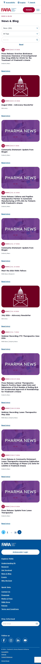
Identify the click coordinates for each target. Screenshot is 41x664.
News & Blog (6, 574)
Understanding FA (8, 563)
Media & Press (6, 599)
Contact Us (5, 592)
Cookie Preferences (6, 657)
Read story (5, 71)
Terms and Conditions (10, 609)
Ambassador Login (20, 552)
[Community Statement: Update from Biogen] (20, 131)
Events (4, 577)
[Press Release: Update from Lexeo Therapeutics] (20, 491)
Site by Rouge (5, 661)
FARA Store (5, 602)
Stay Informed (8, 619)
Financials (5, 595)
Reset (21, 44)
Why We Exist (6, 581)
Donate (29, 10)
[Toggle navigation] (38, 10)
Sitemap (3, 654)
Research (5, 567)
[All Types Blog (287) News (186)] (20, 28)
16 (15, 532)
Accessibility (4, 652)
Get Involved (6, 570)
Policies (4, 606)
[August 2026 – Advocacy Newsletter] (20, 86)
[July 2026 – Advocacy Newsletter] (20, 296)
